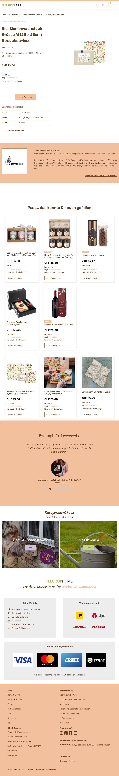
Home (4, 15)
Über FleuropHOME (68, 695)
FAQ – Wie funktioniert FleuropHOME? (24, 746)
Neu (9, 723)
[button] (47, 489)
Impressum (64, 723)
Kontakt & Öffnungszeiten (18, 732)
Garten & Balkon (14, 699)
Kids (9, 713)
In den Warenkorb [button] (15, 278)
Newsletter (12, 755)
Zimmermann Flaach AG (14, 21)
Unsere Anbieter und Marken (72, 699)
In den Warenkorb (25, 97)
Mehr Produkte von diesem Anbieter (101, 175)
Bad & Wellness (14, 709)
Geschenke (12, 718)
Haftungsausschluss (68, 718)
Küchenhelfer (13, 15)
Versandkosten (11, 78)
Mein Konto (12, 751)
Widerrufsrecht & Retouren (19, 741)
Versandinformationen (17, 737)
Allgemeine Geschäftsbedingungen (75, 709)
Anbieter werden (67, 704)
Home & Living (13, 695)
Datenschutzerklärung (69, 713)
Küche (10, 704)
